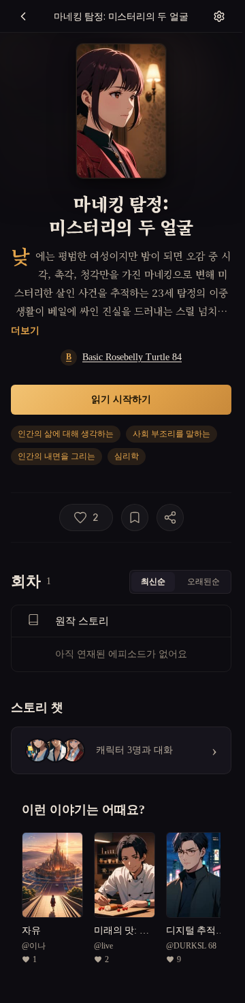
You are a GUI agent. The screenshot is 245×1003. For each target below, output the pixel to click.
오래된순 (203, 581)
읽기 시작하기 (121, 398)
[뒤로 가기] (23, 16)
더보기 (25, 330)
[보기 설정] (219, 16)
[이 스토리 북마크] (134, 517)
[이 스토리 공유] (170, 517)
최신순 (153, 581)
